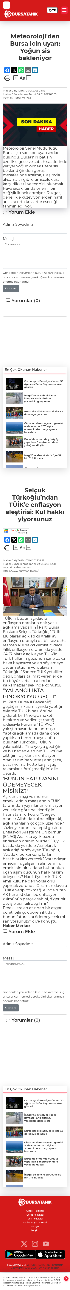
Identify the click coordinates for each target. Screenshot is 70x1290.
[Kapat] (66, 1278)
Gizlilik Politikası (35, 1210)
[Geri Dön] (6, 5)
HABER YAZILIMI (16, 1264)
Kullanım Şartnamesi (35, 1222)
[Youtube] (45, 1243)
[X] (24, 1243)
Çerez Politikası (35, 1214)
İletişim (35, 1230)
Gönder (10, 288)
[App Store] (50, 1254)
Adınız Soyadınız (18, 224)
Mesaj (8, 238)
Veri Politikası (35, 1218)
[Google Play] (20, 1254)
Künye (35, 1226)
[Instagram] (35, 1243)
